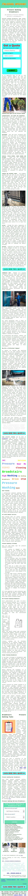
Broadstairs (5, 438)
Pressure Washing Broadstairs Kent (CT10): (14, 18)
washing (15, 162)
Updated (22, 879)
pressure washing (18, 38)
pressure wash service (8, 744)
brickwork (15, 150)
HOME (10, 7)
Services (3, 880)
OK (25, 895)
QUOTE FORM (23, 767)
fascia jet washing (19, 751)
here (10, 798)
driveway (22, 174)
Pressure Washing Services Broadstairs (13, 801)
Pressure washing (12, 29)
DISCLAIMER (24, 7)
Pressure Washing (11, 879)
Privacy (25, 883)
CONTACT (19, 7)
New (18, 879)
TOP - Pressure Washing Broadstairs (11, 861)
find (7, 779)
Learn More (18, 895)
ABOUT (16, 7)
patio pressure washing (19, 746)
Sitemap (3, 879)
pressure (9, 585)
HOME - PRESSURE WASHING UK (14, 873)
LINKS (13, 7)
